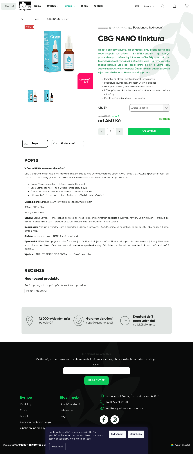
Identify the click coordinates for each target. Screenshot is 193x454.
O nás (23, 410)
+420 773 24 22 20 (117, 402)
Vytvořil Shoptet (182, 445)
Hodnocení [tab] (67, 143)
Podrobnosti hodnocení (147, 27)
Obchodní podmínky (32, 428)
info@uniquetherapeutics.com (124, 408)
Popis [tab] (35, 143)
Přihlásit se (96, 380)
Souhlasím (136, 434)
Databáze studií (70, 404)
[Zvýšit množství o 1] (119, 131)
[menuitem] (37, 6)
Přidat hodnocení (36, 291)
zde (88, 439)
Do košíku (149, 131)
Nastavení (57, 446)
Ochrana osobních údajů (35, 422)
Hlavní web (9, 6)
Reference (66, 410)
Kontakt (25, 416)
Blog (62, 416)
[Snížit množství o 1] (101, 131)
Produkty (25, 404)
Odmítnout (117, 434)
